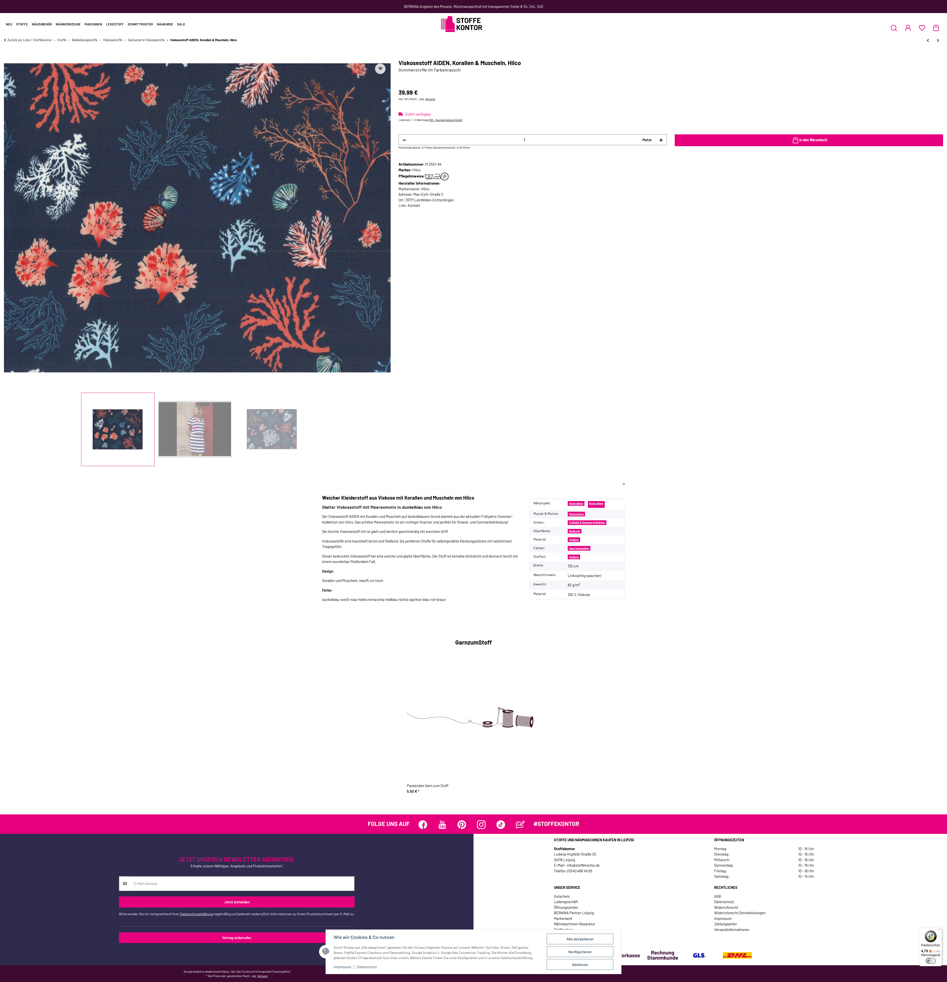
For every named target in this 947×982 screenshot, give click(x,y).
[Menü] (939, 931)
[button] (894, 28)
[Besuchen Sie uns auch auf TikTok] (500, 824)
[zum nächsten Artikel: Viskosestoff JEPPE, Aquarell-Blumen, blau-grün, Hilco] (938, 40)
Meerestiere (576, 514)
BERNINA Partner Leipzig (574, 913)
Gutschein (562, 896)
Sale (181, 24)
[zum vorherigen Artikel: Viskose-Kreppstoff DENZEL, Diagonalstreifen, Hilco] (928, 40)
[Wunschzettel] (922, 28)
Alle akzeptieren (580, 939)
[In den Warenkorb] (8, 56)
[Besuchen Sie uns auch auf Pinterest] (461, 824)
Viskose (574, 539)
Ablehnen (580, 965)
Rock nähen (596, 503)
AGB (717, 896)
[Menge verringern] (404, 140)
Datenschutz (367, 967)
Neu (9, 24)
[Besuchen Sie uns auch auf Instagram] (481, 824)
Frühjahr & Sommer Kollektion (587, 522)
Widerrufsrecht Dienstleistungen (739, 913)
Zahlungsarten (725, 924)
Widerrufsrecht (726, 907)
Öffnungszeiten (566, 907)
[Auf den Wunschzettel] (380, 68)
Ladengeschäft (566, 901)
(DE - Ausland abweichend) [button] (445, 120)
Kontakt (414, 205)
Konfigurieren (580, 952)
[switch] (931, 961)
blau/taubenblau (579, 548)
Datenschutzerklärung (196, 914)
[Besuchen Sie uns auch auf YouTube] (442, 824)
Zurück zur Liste (18, 40)
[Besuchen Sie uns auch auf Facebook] (423, 824)
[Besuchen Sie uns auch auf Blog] (520, 824)
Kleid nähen (576, 503)
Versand (430, 99)
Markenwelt (563, 918)
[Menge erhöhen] (661, 140)
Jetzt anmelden (237, 902)
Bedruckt (574, 531)
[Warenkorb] (936, 28)
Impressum (342, 967)
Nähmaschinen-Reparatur (574, 924)
